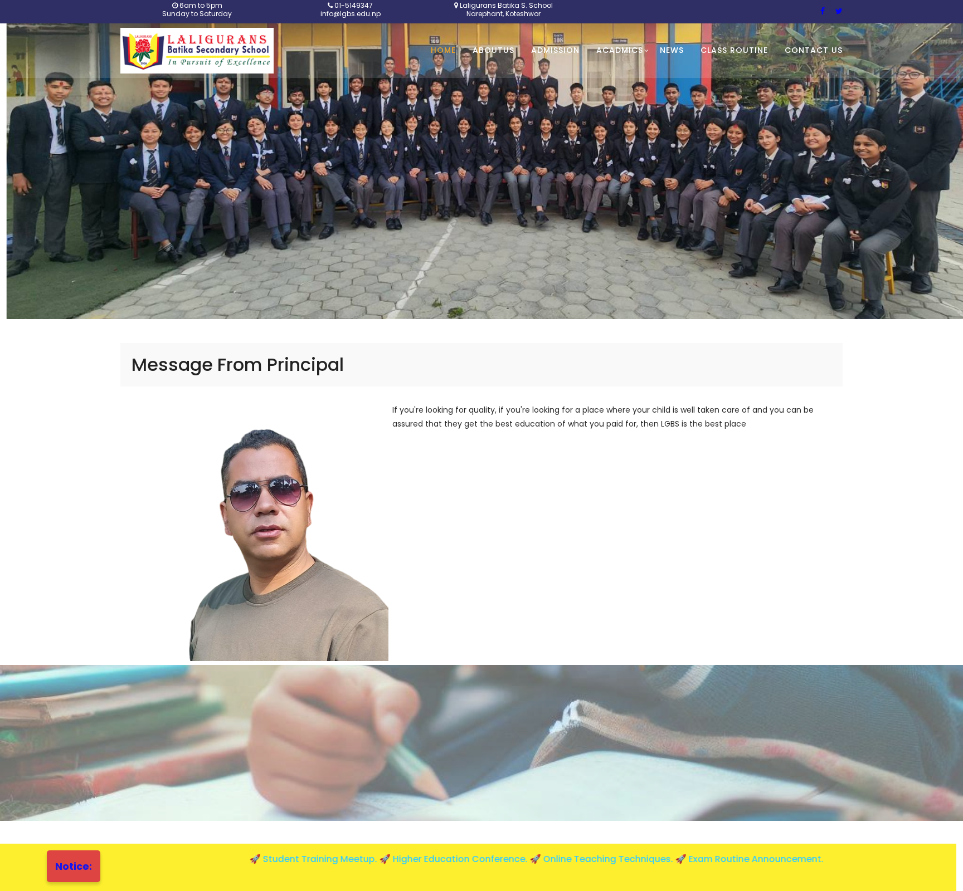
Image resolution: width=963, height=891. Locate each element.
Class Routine (734, 50)
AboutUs (493, 50)
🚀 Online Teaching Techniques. (546, 859)
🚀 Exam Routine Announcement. (693, 859)
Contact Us (814, 50)
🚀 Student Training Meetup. (258, 859)
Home (443, 50)
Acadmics (619, 50)
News (672, 50)
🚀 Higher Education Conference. (398, 859)
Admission (555, 50)
